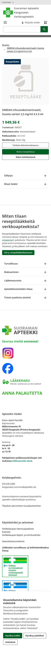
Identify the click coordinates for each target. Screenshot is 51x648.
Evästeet (6, 531)
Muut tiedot (11, 184)
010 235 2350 (8, 483)
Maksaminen (11, 272)
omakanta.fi (8, 240)
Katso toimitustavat (25, 157)
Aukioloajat (6, 2)
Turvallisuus (11, 263)
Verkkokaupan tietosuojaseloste (18, 528)
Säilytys (8, 175)
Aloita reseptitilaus (25, 151)
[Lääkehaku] (25, 381)
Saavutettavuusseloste (13, 541)
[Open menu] (5, 22)
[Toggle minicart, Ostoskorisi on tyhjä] (45, 22)
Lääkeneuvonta (12, 280)
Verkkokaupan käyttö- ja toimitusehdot (21, 535)
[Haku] (44, 29)
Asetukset (10, 642)
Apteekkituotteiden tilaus (18, 289)
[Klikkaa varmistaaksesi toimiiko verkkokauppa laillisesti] (25, 566)
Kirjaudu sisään (32, 22)
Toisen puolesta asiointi (17, 297)
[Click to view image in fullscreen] (25, 81)
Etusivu (5, 45)
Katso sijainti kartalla (12, 420)
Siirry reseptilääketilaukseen (18, 252)
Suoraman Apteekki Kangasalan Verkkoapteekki (26, 12)
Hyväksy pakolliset (34, 635)
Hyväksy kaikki (12, 635)
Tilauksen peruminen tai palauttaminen (21, 505)
